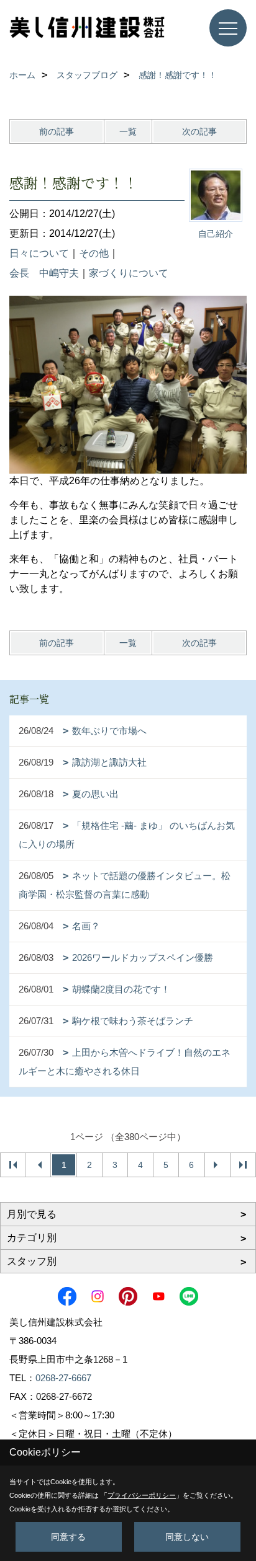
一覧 (128, 131)
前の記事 (56, 131)
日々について (39, 253)
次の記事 (199, 131)
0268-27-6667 (63, 1378)
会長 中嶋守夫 (44, 273)
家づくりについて (128, 273)
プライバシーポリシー (141, 1495)
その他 (94, 253)
